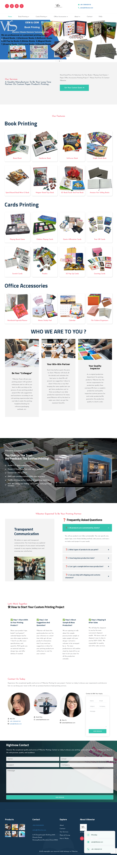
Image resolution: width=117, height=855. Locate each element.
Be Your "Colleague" (22, 373)
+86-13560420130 (85, 4)
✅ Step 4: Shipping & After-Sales (97, 621)
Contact (89, 16)
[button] (2, 39)
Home (10, 16)
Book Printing (23, 16)
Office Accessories (60, 16)
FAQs (100, 16)
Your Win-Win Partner (58, 364)
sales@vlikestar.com (86, 8)
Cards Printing (41, 16)
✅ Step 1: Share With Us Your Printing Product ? (19, 622)
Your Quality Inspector (95, 367)
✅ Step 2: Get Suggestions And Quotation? (43, 622)
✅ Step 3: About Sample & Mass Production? (69, 622)
